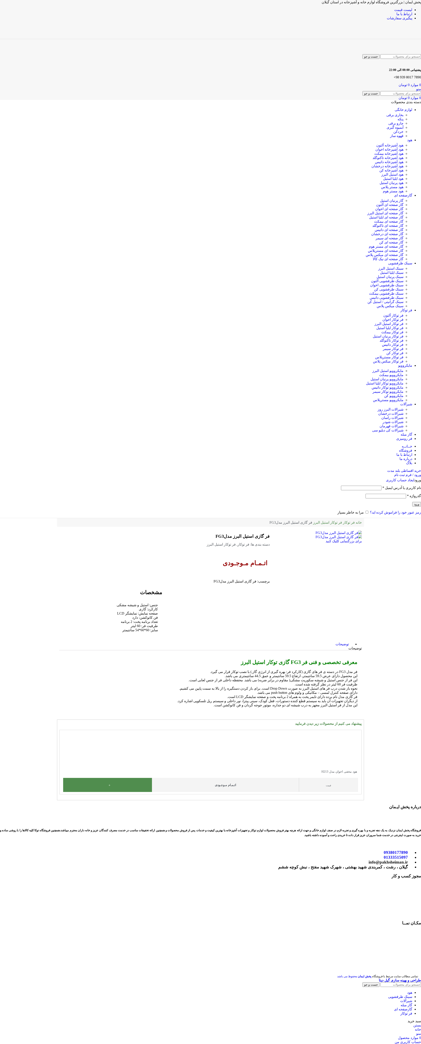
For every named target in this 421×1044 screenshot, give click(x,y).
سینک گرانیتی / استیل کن (385, 302)
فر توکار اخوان (392, 319)
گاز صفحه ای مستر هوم (386, 246)
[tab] (342, 644)
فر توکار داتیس (392, 344)
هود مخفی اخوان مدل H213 (339, 771)
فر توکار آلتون (393, 315)
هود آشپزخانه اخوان (389, 149)
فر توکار (348, 522)
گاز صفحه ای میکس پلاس (384, 255)
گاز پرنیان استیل (391, 200)
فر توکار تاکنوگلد (391, 340)
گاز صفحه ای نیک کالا (388, 259)
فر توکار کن (394, 353)
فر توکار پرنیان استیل (388, 336)
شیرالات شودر (393, 422)
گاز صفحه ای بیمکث (388, 221)
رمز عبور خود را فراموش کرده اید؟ (395, 512)
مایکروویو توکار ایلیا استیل (384, 383)
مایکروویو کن (393, 396)
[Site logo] (401, 37)
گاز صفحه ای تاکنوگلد (387, 225)
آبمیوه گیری (395, 127)
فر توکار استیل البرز (389, 324)
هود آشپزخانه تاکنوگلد (388, 158)
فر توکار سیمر (393, 349)
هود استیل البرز (392, 174)
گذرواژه (414, 496)
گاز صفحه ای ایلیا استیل (386, 217)
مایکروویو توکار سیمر (388, 391)
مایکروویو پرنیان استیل (387, 379)
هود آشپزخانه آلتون (389, 145)
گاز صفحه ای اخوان (389, 209)
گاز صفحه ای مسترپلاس (385, 250)
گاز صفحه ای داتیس (389, 230)
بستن (417, 1025)
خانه (358, 522)
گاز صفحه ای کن (391, 242)
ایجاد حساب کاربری (400, 480)
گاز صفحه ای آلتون (389, 205)
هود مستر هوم (393, 191)
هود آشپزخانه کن (391, 170)
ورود (416, 504)
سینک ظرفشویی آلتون (387, 281)
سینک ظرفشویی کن (388, 289)
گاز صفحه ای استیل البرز (385, 213)
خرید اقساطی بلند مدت (404, 470)
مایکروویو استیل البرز (387, 371)
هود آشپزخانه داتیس (389, 162)
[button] (61, 760)
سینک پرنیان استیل (389, 277)
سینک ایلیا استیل (391, 272)
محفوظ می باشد (354, 976)
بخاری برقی (394, 115)
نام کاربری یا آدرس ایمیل (401, 488)
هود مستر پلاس (392, 187)
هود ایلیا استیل (393, 178)
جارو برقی (395, 123)
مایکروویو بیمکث (391, 375)
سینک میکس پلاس (390, 306)
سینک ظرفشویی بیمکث (386, 293)
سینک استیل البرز (390, 268)
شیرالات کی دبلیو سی (387, 430)
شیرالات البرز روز (390, 409)
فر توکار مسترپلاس (389, 357)
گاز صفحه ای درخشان (387, 234)
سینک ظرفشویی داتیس (386, 297)
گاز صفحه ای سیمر (389, 238)
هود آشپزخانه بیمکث (388, 153)
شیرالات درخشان (390, 413)
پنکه (400, 119)
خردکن (398, 131)
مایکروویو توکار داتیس (387, 387)
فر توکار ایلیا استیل (389, 328)
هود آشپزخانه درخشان (387, 166)
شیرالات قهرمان (391, 426)
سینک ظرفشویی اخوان (386, 285)
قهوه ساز (396, 136)
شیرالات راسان (392, 418)
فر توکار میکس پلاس (388, 361)
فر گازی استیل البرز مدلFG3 (243, 536)
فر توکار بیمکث (392, 332)
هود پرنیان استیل (391, 183)
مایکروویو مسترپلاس (388, 400)
